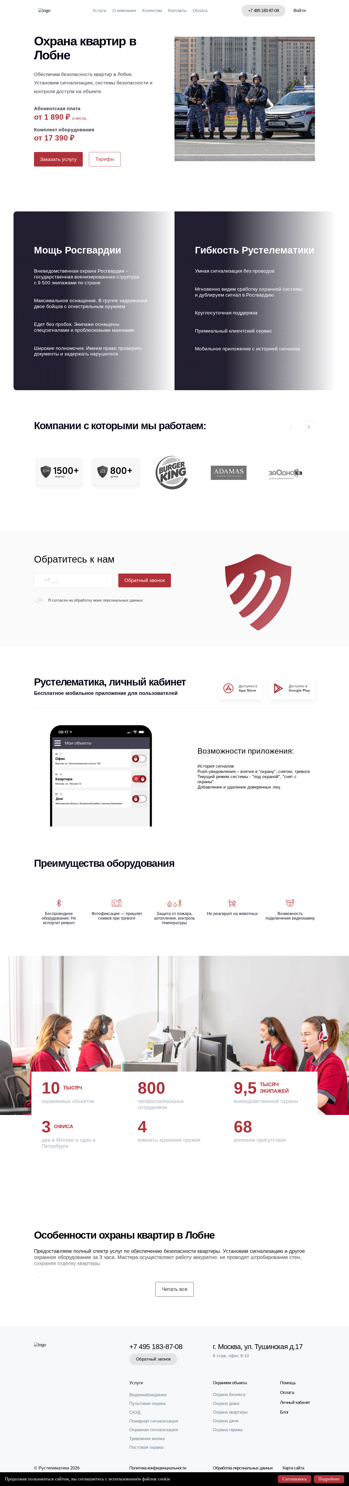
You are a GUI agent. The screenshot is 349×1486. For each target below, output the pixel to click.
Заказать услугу (58, 159)
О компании (124, 10)
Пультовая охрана (147, 1403)
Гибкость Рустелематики (254, 250)
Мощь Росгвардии (77, 250)
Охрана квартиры (230, 1412)
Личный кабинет (295, 1402)
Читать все (175, 1289)
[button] (309, 427)
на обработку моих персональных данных (106, 600)
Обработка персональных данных (243, 1468)
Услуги (99, 10)
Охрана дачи (226, 1420)
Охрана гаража (227, 1429)
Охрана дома (226, 1403)
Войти (300, 10)
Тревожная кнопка (147, 1438)
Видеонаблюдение (148, 1394)
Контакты (177, 10)
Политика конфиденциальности (157, 1468)
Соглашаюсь (294, 1478)
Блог (284, 1412)
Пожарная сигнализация (153, 1421)
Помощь (288, 1382)
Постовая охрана (146, 1447)
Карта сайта (293, 1468)
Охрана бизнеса (229, 1394)
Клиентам (152, 10)
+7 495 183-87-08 (263, 10)
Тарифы (104, 159)
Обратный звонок (144, 580)
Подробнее (329, 1478)
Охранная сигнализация (153, 1429)
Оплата (200, 10)
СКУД (135, 1412)
